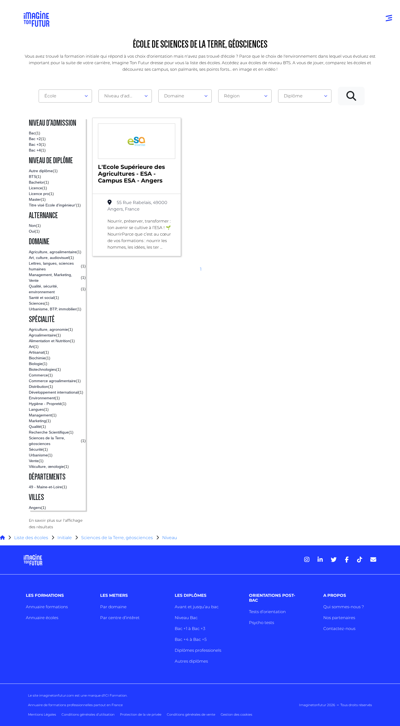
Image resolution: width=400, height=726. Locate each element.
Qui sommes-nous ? (343, 606)
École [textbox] (50, 95)
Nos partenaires (339, 617)
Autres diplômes (191, 661)
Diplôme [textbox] (293, 95)
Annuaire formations (47, 606)
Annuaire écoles (42, 617)
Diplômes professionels (198, 650)
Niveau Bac (186, 617)
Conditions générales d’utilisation (88, 714)
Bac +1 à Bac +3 (190, 628)
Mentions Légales (42, 714)
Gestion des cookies (236, 714)
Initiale (64, 537)
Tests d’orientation (267, 611)
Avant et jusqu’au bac (197, 606)
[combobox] (65, 96)
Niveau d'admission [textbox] (123, 95)
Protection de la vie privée (140, 714)
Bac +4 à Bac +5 (191, 639)
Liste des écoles (31, 537)
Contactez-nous (339, 628)
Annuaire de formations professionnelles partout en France (75, 705)
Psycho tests (261, 622)
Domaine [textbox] (174, 95)
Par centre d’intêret (120, 617)
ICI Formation (115, 695)
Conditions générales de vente (191, 714)
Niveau (169, 537)
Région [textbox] (232, 95)
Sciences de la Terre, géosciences (117, 537)
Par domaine (113, 606)
